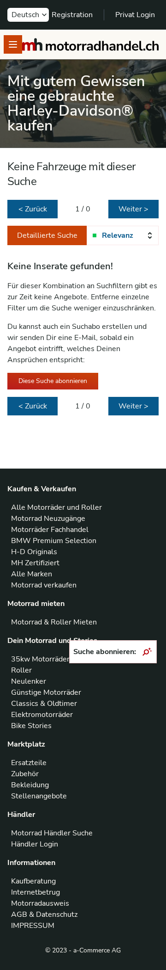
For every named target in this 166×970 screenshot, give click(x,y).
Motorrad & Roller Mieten (54, 622)
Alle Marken (31, 574)
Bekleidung (30, 785)
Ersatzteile (29, 763)
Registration (72, 15)
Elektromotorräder (42, 715)
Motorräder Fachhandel (50, 530)
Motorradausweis (40, 903)
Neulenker (28, 681)
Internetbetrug (35, 892)
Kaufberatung (33, 881)
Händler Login (34, 844)
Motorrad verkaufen (44, 585)
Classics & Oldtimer (44, 703)
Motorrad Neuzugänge (48, 518)
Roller (21, 670)
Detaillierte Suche (47, 235)
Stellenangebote (39, 796)
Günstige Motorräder (46, 692)
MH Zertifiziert (35, 563)
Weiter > (133, 209)
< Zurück (32, 209)
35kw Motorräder (40, 659)
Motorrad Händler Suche (52, 833)
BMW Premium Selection (53, 541)
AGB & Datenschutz (44, 914)
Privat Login (135, 15)
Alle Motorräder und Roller (56, 507)
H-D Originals (34, 552)
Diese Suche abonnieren (52, 381)
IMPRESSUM (32, 926)
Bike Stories (31, 726)
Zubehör (25, 774)
